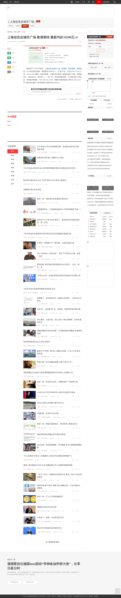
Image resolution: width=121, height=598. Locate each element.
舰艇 (48, 356)
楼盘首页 (11, 25)
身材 (42, 202)
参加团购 (32, 25)
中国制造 (43, 417)
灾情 (31, 193)
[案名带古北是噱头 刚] (93, 111)
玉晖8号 (91, 231)
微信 (13, 57)
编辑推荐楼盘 (93, 213)
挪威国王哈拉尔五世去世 (47, 507)
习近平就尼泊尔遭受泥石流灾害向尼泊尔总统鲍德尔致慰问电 (47, 234)
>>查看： (89, 96)
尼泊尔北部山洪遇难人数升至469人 (50, 403)
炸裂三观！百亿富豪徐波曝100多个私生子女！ (55, 362)
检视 (42, 500)
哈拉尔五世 (44, 511)
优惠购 (64, 68)
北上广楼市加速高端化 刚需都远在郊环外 (98, 162)
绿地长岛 (92, 221)
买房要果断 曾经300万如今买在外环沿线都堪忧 (100, 149)
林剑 (42, 396)
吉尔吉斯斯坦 (34, 292)
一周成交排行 (107, 213)
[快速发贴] (8, 48)
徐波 (42, 366)
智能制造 (48, 417)
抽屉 (46, 225)
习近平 (29, 172)
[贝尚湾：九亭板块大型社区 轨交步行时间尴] (93, 178)
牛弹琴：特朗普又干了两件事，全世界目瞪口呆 (55, 243)
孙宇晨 (45, 303)
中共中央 (33, 172)
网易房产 (23, 41)
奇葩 (45, 202)
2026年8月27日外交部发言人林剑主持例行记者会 (56, 392)
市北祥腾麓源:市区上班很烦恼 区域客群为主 (108, 188)
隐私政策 (69, 596)
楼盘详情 (47, 62)
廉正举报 (91, 596)
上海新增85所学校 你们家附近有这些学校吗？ (99, 165)
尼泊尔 (33, 237)
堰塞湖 (43, 336)
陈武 (29, 184)
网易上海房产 (17, 32)
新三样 (43, 491)
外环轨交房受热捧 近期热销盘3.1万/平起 (41, 91)
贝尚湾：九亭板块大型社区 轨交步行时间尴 (93, 188)
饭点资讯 (51, 366)
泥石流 (43, 161)
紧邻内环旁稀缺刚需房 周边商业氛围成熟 (46, 89)
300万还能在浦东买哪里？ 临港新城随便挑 (98, 159)
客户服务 (64, 596)
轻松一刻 (51, 202)
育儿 (45, 366)
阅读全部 (109, 78)
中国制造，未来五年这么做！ (48, 413)
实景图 (100, 96)
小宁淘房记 (91, 176)
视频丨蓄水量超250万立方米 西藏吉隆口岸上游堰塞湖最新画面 (47, 465)
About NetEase (42, 596)
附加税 (29, 345)
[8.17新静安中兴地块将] (108, 123)
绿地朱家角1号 (93, 226)
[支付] (89, 2)
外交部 (45, 396)
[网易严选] (84, 2)
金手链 (43, 225)
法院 (42, 152)
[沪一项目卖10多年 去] (93, 123)
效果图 (93, 93)
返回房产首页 (30, 582)
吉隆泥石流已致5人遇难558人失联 (50, 158)
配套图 (104, 96)
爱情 (45, 270)
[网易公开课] (77, 2)
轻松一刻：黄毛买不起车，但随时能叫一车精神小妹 (57, 382)
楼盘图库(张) (53, 62)
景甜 (42, 270)
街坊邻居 (47, 259)
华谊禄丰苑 (92, 236)
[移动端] (72, 2)
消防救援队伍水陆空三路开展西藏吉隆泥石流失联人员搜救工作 (48, 372)
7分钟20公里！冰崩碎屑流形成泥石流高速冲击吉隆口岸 (58, 275)
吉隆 (29, 193)
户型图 (93, 96)
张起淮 (45, 438)
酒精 (45, 385)
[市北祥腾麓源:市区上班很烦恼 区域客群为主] (108, 178)
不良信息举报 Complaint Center (80, 596)
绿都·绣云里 (92, 219)
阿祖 (45, 500)
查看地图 (66, 55)
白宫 (50, 213)
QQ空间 (14, 62)
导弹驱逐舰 (44, 356)
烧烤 (31, 459)
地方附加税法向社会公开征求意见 (36, 342)
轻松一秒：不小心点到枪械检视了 (50, 496)
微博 (13, 67)
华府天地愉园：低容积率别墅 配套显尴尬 (98, 195)
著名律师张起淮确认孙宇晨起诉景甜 (51, 434)
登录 (99, 2)
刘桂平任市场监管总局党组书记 (49, 528)
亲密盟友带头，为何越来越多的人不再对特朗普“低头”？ (59, 209)
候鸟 (45, 480)
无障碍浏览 (16, 2)
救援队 (45, 450)
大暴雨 (43, 325)
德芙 (42, 385)
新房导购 (90, 138)
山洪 (46, 406)
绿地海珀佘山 (93, 229)
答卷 (46, 491)
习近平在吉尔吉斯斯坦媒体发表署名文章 (39, 289)
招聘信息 (59, 596)
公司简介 (49, 596)
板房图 (97, 96)
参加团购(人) (61, 62)
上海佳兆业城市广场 (35, 48)
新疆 (29, 459)
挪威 (48, 511)
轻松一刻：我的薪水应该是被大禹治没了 (53, 199)
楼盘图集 (96, 78)
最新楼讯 (25, 25)
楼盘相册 (71, 68)
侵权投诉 (96, 596)
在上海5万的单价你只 (108, 119)
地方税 (33, 345)
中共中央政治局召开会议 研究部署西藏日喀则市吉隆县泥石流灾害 (49, 168)
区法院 (45, 152)
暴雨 (46, 325)
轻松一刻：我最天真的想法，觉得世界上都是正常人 (57, 424)
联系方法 (54, 596)
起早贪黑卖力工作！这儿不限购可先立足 (98, 156)
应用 (10, 2)
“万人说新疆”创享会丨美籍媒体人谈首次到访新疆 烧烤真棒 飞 (47, 456)
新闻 (39, 152)
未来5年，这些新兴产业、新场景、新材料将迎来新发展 (58, 309)
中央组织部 (47, 532)
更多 (13, 71)
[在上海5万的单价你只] (108, 111)
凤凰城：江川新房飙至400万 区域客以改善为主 (100, 192)
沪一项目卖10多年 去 (93, 131)
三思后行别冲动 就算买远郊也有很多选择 (98, 168)
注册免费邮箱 (106, 2)
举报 (80, 41)
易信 (13, 53)
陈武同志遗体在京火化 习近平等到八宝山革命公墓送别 (44, 180)
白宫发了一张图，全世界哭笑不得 (50, 517)
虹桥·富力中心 (93, 234)
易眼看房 (78, 93)
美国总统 (51, 246)
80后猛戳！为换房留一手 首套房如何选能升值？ (100, 152)
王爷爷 (43, 259)
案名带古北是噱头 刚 (93, 119)
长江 (42, 480)
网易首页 (6, 2)
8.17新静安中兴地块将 (108, 131)
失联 (46, 161)
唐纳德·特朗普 (44, 213)
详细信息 (18, 25)
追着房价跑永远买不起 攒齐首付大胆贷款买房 (99, 146)
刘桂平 (43, 532)
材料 (46, 313)
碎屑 (46, 279)
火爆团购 (109, 37)
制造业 (43, 313)
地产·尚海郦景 (93, 224)
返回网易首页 (14, 582)
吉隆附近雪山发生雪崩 (32, 189)
